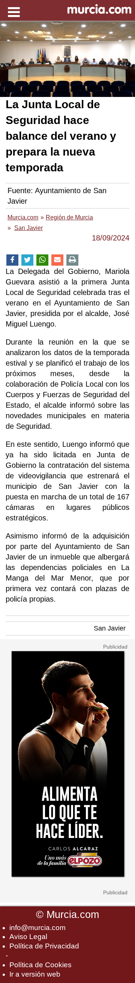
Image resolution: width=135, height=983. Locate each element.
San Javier (110, 628)
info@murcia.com (37, 928)
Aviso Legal (28, 937)
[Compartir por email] (57, 260)
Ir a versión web (34, 974)
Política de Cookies (40, 965)
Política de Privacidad (44, 946)
